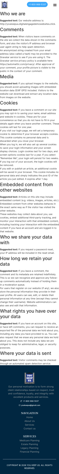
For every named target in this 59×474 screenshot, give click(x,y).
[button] (55, 5)
